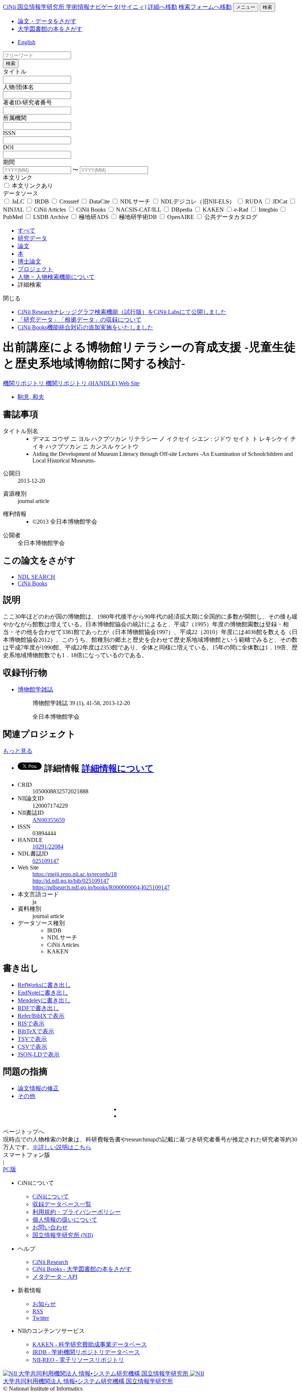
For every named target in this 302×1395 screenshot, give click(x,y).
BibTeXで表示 (36, 1031)
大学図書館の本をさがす (50, 29)
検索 (267, 7)
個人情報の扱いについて (64, 1220)
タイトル (15, 71)
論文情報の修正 (38, 1088)
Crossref (69, 201)
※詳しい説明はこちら (61, 1147)
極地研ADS (93, 217)
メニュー (245, 7)
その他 (26, 1096)
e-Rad (241, 209)
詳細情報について (118, 768)
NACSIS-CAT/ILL (138, 209)
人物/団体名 (18, 87)
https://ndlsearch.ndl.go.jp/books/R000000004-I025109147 (101, 887)
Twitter (40, 1318)
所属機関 (15, 118)
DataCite (99, 201)
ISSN (9, 133)
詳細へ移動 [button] (162, 7)
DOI (8, 147)
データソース (20, 193)
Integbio (268, 209)
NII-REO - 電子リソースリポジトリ (78, 1360)
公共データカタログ (230, 217)
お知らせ (44, 1304)
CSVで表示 (32, 1047)
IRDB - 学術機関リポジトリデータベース (86, 1352)
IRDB (41, 201)
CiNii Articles (49, 209)
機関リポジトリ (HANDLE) (82, 383)
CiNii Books (91, 209)
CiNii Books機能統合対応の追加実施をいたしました (85, 327)
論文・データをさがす (47, 21)
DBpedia (182, 209)
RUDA (254, 201)
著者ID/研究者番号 (27, 102)
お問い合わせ (50, 1227)
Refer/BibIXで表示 (41, 1016)
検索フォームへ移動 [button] (205, 7)
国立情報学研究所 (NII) (62, 1235)
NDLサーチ (135, 201)
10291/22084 (47, 846)
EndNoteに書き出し (43, 992)
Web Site (129, 383)
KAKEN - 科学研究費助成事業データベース (89, 1344)
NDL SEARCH (36, 577)
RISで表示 (31, 1023)
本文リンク (17, 177)
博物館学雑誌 (35, 689)
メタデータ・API (54, 1277)
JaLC (18, 201)
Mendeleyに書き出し (44, 1000)
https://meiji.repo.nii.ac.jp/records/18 (74, 874)
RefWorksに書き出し (44, 985)
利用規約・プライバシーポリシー (76, 1212)
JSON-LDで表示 (39, 1054)
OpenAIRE (181, 217)
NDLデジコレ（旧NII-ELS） (197, 201)
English (26, 42)
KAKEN (213, 209)
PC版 (9, 1169)
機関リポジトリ (24, 383)
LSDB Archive (51, 217)
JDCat (280, 201)
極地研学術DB (137, 217)
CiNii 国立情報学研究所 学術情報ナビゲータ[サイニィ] (74, 7)
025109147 (45, 861)
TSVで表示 (32, 1039)
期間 (9, 162)
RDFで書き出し (38, 1008)
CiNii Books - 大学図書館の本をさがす (81, 1269)
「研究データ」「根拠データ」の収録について (79, 319)
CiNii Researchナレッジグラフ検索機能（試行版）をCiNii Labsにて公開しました (122, 312)
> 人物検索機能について (63, 277)
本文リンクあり (31, 186)
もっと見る (17, 751)
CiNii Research (50, 1262)
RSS (37, 1311)
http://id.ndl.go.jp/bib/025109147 (70, 881)
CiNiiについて (50, 1196)
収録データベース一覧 (61, 1204)
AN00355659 (48, 820)
